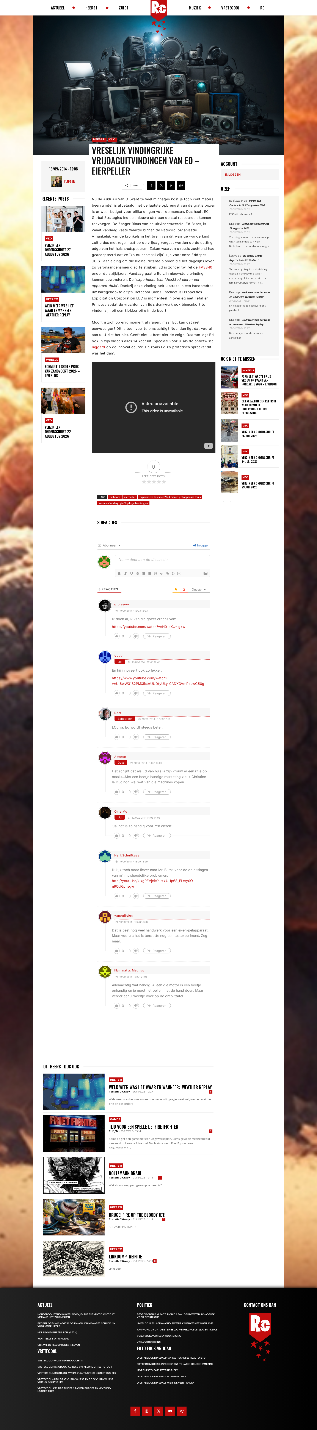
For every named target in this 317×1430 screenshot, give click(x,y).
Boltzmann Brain (125, 1173)
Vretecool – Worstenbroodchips (60, 1360)
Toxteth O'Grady (119, 1091)
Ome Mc (120, 811)
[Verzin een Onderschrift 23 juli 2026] (229, 482)
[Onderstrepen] (132, 573)
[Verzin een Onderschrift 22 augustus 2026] (63, 401)
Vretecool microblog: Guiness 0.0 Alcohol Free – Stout (75, 1367)
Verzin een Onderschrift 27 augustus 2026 (58, 250)
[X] (161, 185)
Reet (117, 713)
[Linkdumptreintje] (74, 1259)
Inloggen (202, 545)
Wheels (52, 359)
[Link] (168, 573)
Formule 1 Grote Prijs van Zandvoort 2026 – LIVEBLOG (62, 371)
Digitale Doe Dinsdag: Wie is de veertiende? (165, 1382)
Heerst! (52, 299)
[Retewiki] (182, 1411)
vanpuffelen (123, 915)
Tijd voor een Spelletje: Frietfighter (143, 1126)
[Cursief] (125, 573)
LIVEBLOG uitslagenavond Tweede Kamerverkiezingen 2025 (175, 1323)
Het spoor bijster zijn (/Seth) (57, 1332)
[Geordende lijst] (144, 573)
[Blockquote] (156, 573)
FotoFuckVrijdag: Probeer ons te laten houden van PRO (175, 1364)
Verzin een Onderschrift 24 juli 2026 (258, 459)
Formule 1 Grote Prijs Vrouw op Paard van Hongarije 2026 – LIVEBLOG (259, 380)
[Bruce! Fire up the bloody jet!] (74, 1217)
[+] (179, 573)
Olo (112, 139)
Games (115, 1119)
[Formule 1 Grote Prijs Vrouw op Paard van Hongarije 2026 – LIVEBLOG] (229, 377)
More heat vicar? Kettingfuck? (157, 1370)
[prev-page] (223, 501)
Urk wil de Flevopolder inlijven (59, 1345)
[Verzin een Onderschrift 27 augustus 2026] (63, 219)
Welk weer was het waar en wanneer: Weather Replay (59, 310)
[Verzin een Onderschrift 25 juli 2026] (229, 430)
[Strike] (138, 573)
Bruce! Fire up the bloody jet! (137, 1215)
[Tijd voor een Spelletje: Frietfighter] (74, 1133)
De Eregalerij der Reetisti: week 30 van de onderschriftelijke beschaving (259, 407)
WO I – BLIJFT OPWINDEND (53, 1338)
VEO (49, 238)
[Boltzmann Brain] (74, 1175)
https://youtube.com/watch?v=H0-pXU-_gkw (148, 626)
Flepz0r (69, 181)
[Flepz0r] (57, 181)
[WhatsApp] (181, 185)
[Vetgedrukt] (119, 573)
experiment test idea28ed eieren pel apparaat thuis (170, 497)
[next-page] (230, 501)
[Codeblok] (162, 573)
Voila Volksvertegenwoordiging (159, 1336)
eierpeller (130, 497)
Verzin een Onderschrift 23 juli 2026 (258, 485)
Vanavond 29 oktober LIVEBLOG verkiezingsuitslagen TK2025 (177, 1329)
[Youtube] (170, 1411)
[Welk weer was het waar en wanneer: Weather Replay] (63, 279)
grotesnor (121, 604)
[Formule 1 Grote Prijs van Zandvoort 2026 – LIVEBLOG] (63, 340)
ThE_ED (113, 1131)
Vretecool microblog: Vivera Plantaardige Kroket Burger (77, 1373)
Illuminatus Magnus (129, 970)
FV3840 (205, 267)
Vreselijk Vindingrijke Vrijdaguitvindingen (123, 503)
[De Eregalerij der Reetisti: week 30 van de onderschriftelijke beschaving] (229, 403)
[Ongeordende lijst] (150, 573)
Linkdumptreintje (125, 1256)
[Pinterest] (171, 185)
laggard (98, 347)
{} (173, 573)
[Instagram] (147, 1411)
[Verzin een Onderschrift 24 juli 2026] (229, 456)
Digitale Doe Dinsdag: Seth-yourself (161, 1376)
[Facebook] (151, 185)
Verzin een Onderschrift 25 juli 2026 (258, 433)
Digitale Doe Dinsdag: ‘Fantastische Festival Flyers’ (171, 1357)
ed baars (115, 497)
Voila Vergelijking (149, 1342)
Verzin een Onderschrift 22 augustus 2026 (58, 432)
